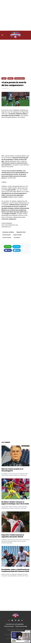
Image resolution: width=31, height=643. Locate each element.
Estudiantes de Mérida (8, 232)
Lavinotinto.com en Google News (15, 624)
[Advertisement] (15, 15)
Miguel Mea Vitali (21, 232)
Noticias (10, 78)
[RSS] (22, 620)
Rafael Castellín (17, 234)
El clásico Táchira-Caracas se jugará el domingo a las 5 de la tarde (15, 503)
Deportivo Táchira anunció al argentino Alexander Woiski (13, 536)
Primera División (19, 78)
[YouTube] (19, 620)
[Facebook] (12, 620)
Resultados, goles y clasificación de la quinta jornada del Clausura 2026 (15, 570)
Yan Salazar (17, 237)
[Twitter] (9, 620)
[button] (2, 35)
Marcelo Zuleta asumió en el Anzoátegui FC (12, 470)
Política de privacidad (21, 626)
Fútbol (4, 78)
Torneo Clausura (6, 237)
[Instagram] (15, 620)
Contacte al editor (9, 626)
